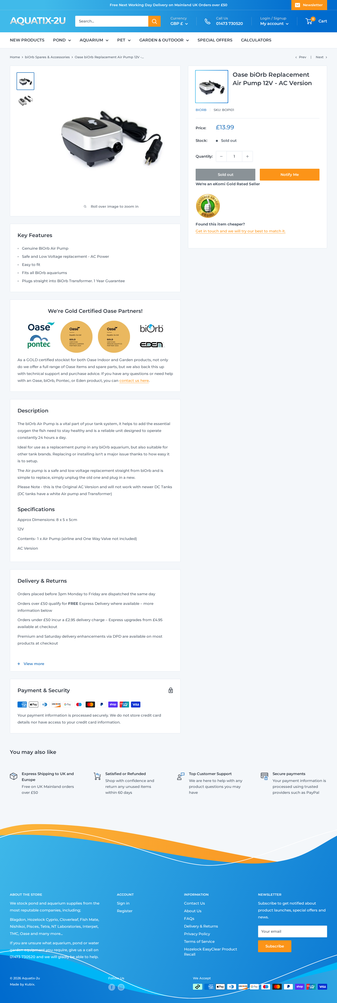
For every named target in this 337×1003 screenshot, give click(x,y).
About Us (193, 911)
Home (15, 57)
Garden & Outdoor (161, 40)
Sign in (123, 903)
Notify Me (290, 174)
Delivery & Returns (201, 926)
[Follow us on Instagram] (121, 987)
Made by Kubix (22, 984)
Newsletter (313, 5)
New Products (27, 40)
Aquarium (91, 40)
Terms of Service (199, 941)
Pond (59, 40)
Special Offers (215, 40)
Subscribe (274, 946)
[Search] (154, 21)
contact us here (134, 380)
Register (124, 911)
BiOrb (201, 110)
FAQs (189, 918)
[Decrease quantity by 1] (221, 156)
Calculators (256, 40)
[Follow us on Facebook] (111, 987)
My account (272, 23)
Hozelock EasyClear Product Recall (210, 952)
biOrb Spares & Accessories (47, 57)
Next (319, 57)
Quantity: (204, 156)
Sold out (225, 174)
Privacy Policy (197, 933)
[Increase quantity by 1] (247, 156)
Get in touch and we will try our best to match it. (240, 231)
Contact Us (194, 903)
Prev (302, 57)
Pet (121, 40)
